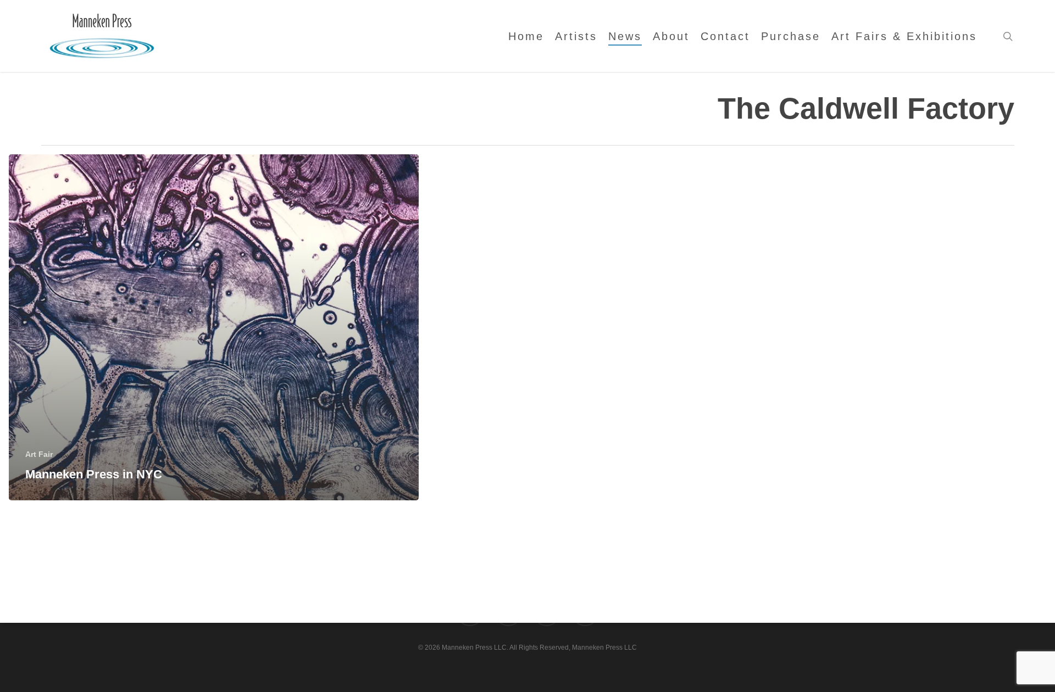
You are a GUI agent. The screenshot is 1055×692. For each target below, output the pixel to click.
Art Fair (39, 454)
